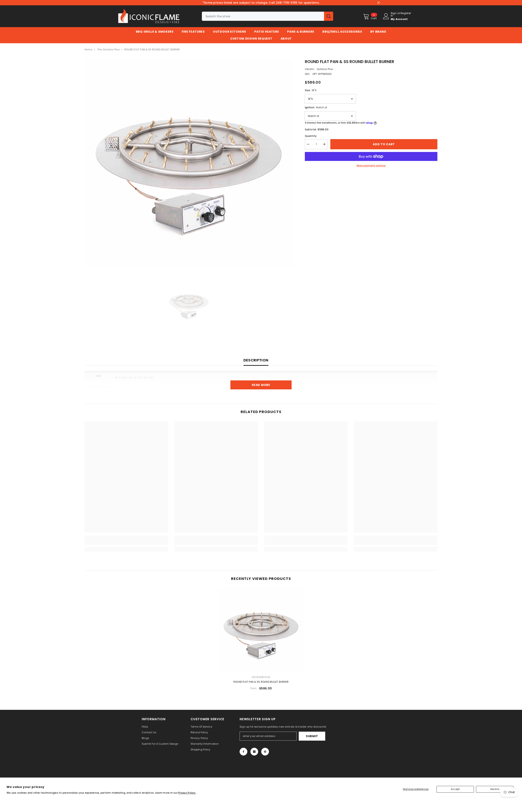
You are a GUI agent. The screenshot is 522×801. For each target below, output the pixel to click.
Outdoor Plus (325, 69)
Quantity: (311, 136)
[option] (189, 163)
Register (405, 13)
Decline (494, 789)
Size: (310, 90)
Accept (455, 789)
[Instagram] (254, 752)
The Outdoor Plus (108, 49)
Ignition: (316, 107)
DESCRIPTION (256, 360)
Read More (261, 385)
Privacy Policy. (187, 792)
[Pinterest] (265, 752)
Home (88, 49)
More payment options (371, 165)
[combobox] (263, 16)
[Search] (267, 16)
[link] (126, 542)
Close (378, 2)
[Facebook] (243, 752)
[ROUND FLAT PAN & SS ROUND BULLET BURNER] (261, 630)
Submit (312, 736)
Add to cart (384, 144)
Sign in (394, 14)
